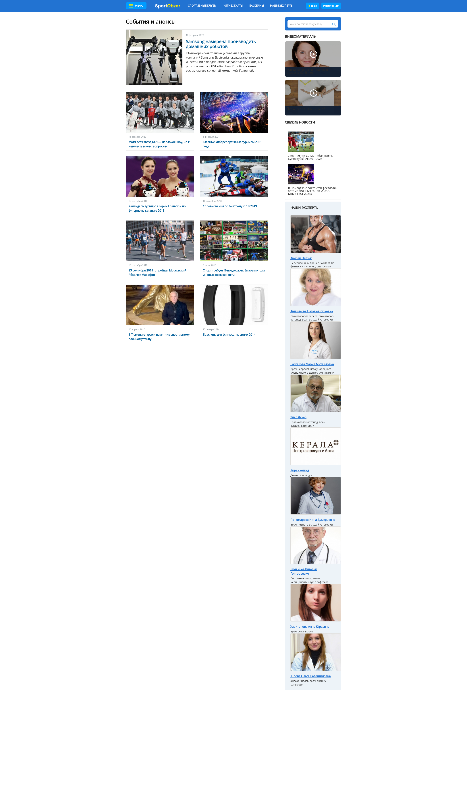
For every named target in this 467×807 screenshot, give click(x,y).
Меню (139, 5)
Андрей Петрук (301, 258)
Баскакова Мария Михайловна (312, 364)
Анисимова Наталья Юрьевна (311, 311)
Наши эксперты (281, 5)
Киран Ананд (299, 470)
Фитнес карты (233, 5)
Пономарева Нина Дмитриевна (312, 520)
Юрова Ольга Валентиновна (310, 676)
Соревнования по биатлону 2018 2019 (230, 206)
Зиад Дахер (298, 417)
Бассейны (256, 5)
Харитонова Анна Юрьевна (309, 627)
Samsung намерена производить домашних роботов (221, 43)
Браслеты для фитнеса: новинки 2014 (229, 335)
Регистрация (331, 5)
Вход (314, 5)
